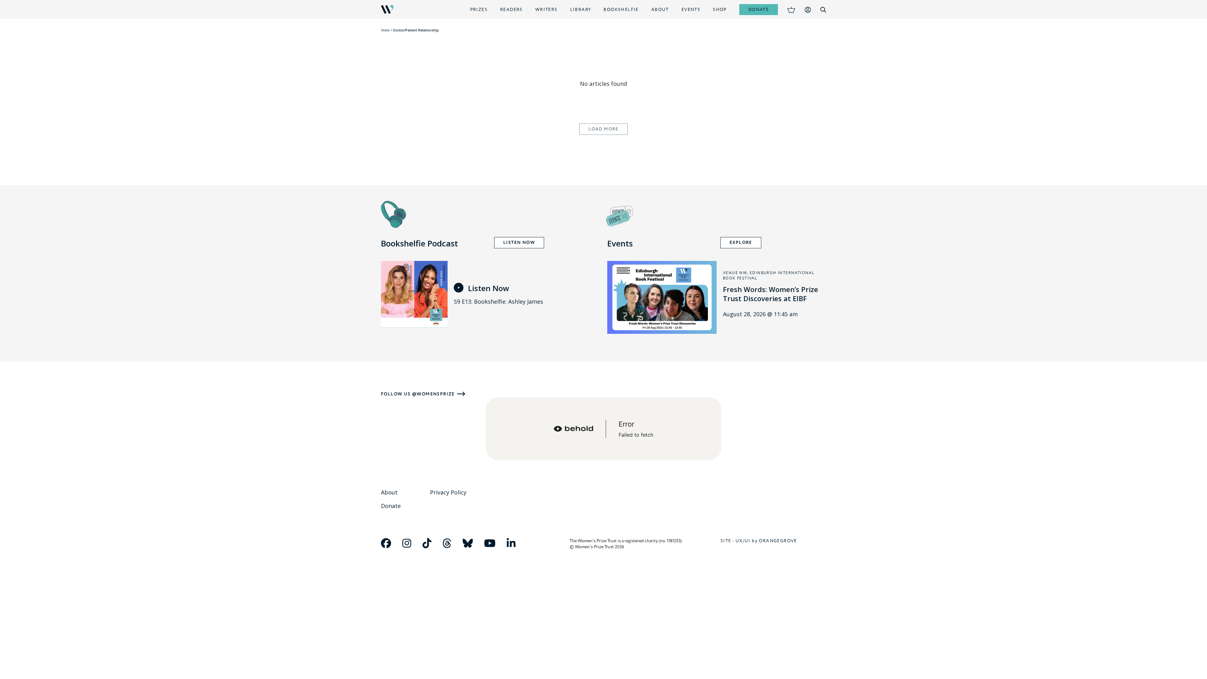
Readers (511, 10)
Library (580, 10)
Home (385, 30)
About (660, 10)
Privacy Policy (448, 492)
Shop (720, 10)
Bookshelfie (621, 10)
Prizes (479, 10)
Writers (546, 10)
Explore (741, 243)
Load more (603, 129)
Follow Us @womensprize (418, 394)
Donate (758, 10)
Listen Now (519, 243)
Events (690, 10)
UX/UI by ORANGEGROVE (766, 541)
